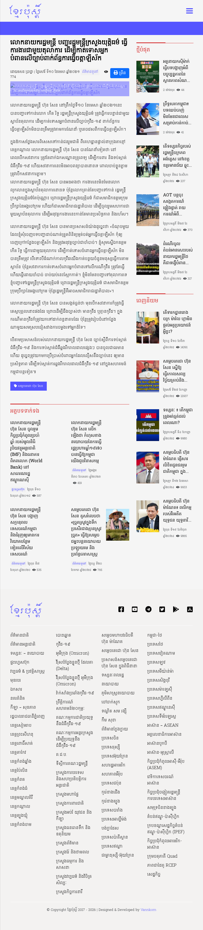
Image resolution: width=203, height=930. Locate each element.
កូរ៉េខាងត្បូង (111, 801)
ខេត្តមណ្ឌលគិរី (21, 798)
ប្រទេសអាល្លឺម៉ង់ (114, 819)
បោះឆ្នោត (63, 635)
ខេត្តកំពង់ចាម (20, 825)
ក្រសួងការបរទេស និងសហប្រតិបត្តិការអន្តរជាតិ (71, 779)
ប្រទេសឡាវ (156, 662)
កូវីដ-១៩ (63, 644)
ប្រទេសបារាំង (112, 810)
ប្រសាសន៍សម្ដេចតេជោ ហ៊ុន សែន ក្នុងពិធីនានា (119, 663)
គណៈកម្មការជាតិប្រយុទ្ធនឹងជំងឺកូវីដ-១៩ (74, 721)
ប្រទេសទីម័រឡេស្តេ (161, 716)
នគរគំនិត (17, 698)
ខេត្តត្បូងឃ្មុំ (18, 816)
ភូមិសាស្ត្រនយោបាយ (118, 693)
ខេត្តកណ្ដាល (20, 807)
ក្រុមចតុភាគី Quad (162, 856)
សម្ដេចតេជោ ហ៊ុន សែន (30, 386)
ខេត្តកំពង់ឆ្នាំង (20, 762)
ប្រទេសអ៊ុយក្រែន (115, 756)
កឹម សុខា (109, 720)
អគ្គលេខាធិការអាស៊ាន (164, 734)
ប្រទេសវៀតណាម (161, 653)
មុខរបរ (15, 680)
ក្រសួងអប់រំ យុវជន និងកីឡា (74, 815)
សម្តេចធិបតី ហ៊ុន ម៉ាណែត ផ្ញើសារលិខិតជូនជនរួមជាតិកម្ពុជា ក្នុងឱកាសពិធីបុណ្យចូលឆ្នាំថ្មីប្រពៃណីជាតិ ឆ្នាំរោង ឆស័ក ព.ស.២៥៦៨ (177, 462)
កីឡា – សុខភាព (23, 707)
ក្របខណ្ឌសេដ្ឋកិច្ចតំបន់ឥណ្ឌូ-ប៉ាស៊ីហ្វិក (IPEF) (165, 829)
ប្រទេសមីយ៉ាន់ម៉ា (160, 671)
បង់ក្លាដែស (110, 828)
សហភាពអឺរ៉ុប (112, 774)
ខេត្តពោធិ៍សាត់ (21, 744)
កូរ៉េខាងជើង (111, 792)
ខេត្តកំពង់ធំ (18, 789)
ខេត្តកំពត (17, 780)
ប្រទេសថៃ (155, 644)
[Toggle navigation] (187, 11)
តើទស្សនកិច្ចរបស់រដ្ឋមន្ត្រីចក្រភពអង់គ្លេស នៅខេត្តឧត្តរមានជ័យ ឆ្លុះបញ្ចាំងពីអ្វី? (177, 156)
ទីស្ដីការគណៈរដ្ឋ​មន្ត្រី (72, 764)
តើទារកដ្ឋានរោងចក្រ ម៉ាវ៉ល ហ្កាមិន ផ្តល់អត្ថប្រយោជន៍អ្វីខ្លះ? (177, 322)
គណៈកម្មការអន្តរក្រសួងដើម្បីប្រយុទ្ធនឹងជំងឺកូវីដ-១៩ (74, 739)
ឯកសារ (16, 689)
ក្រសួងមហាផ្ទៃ (67, 794)
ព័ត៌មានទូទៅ (90, 71)
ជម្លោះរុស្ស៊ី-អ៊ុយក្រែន (118, 855)
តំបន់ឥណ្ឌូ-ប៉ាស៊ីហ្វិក (163, 817)
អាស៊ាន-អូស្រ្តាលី (160, 753)
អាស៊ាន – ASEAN (162, 725)
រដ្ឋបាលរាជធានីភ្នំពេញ (27, 716)
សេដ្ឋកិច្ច (153, 874)
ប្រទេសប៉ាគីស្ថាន (115, 837)
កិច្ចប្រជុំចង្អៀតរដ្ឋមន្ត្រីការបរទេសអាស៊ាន (163, 795)
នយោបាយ (110, 684)
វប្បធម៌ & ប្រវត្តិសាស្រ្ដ (27, 671)
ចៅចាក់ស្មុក (111, 702)
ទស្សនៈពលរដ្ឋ (113, 675)
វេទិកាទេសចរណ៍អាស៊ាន (160, 780)
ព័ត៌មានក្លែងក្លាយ (115, 729)
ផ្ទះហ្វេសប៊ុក (18, 489)
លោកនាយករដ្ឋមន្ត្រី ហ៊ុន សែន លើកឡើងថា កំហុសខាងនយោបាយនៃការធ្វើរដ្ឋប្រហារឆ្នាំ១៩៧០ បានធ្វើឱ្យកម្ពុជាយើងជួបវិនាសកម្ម (86, 442)
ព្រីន (122, 73)
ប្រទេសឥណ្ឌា (112, 846)
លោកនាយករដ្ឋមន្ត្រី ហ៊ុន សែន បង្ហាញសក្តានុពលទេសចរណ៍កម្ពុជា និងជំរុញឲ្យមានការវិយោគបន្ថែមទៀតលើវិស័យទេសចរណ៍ (25, 532)
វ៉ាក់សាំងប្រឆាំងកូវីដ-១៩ (75, 693)
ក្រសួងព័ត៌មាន (67, 843)
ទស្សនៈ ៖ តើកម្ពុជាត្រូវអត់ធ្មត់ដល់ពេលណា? (178, 416)
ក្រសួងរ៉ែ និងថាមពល (72, 852)
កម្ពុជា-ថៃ (154, 635)
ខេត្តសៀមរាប (20, 725)
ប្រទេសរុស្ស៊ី (111, 747)
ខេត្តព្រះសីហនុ (21, 734)
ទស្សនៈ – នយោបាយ (27, 653)
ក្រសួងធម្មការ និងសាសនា (70, 864)
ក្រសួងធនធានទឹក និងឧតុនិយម (73, 831)
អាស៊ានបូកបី (157, 744)
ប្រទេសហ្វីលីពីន (159, 698)
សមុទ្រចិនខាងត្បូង (161, 808)
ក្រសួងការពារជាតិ (70, 803)
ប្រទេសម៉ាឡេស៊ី (159, 689)
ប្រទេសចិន (110, 738)
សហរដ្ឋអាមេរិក (113, 765)
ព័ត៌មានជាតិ (19, 635)
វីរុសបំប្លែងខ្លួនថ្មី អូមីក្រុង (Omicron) (74, 681)
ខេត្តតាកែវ (18, 753)
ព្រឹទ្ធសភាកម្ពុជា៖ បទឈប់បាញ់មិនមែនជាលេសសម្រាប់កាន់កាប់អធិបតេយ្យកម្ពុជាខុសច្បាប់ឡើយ (176, 113)
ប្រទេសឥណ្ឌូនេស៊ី (161, 707)
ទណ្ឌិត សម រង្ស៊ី (114, 711)
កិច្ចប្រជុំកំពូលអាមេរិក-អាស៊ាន (164, 844)
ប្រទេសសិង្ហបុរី (158, 680)
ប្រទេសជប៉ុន (111, 783)
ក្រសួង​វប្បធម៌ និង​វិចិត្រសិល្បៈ (74, 880)
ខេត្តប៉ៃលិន (18, 771)
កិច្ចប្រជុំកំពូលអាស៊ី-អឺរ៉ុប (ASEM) (165, 765)
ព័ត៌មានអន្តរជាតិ (22, 644)
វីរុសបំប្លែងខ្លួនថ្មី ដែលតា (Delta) (74, 665)
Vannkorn (148, 910)
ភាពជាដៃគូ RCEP (162, 865)
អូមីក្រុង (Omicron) (72, 653)
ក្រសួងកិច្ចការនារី (69, 892)
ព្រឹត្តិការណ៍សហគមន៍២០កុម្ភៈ (70, 705)
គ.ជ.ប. (61, 755)
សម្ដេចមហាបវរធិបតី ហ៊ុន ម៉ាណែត (117, 638)
